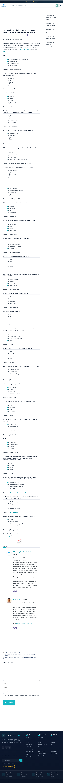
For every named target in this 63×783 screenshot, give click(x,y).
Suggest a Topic (54, 751)
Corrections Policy (29, 749)
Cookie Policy (40, 749)
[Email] (14, 591)
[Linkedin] (9, 747)
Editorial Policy (29, 744)
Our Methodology (29, 756)
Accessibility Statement (42, 755)
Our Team (28, 742)
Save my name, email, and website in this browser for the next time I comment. (21, 696)
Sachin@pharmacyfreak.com (24, 623)
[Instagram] (6, 747)
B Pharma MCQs (9, 652)
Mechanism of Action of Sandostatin (50, 31)
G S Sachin (31, 35)
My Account (53, 742)
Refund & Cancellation (42, 744)
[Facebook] (3, 747)
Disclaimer (40, 742)
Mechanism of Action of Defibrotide (50, 44)
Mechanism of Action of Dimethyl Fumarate (51, 17)
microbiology (6, 536)
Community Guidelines (42, 757)
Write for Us (53, 737)
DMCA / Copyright (41, 751)
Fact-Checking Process (30, 746)
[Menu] (60, 5)
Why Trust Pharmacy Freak (30, 754)
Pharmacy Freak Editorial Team (19, 35)
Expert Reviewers (29, 751)
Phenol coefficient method (18, 492)
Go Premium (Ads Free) (30, 1)
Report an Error (54, 753)
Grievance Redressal (42, 753)
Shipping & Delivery (42, 746)
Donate (52, 746)
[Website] (16, 628)
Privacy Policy (41, 737)
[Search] (57, 5)
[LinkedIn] (27, 35)
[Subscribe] (20, 760)
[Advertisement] (21, 20)
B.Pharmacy (6, 52)
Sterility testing (14, 512)
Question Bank (16, 652)
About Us (27, 737)
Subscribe (53, 749)
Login (52, 744)
